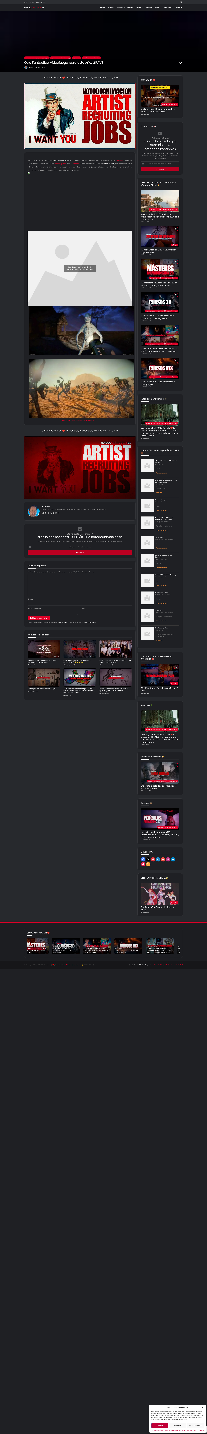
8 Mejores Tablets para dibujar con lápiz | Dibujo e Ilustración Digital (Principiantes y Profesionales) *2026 (79, 691)
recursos (130, 7)
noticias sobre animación (91, 58)
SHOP (32, 2)
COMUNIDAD (40, 2)
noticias (110, 7)
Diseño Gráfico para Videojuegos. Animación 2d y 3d (80, 420)
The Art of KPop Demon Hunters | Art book (158, 908)
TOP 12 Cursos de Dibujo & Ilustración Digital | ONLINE (158, 251)
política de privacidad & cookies (173, 1430)
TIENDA (178, 7)
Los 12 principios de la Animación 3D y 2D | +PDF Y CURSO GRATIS (115, 661)
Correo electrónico (35, 608)
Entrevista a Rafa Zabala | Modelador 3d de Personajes (158, 787)
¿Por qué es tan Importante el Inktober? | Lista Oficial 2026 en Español (43, 661)
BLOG (26, 2)
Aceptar (160, 1426)
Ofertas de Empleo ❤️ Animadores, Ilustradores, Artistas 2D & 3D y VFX (80, 77)
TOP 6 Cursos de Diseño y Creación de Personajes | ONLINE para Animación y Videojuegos (159, 950)
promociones (167, 7)
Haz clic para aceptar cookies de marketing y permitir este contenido (80, 268)
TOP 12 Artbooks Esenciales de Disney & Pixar (159, 689)
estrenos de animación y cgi (60, 58)
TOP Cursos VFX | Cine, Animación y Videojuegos (158, 383)
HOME (103, 7)
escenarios (75, 164)
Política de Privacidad (160, 965)
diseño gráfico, (60, 164)
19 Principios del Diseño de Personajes (42, 689)
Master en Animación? (73, 965)
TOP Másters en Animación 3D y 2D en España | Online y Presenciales (159, 284)
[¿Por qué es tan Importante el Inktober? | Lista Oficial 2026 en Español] (44, 649)
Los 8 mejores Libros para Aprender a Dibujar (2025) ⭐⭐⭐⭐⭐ (77, 661)
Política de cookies (157, 1430)
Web (83, 608)
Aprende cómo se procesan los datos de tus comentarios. (77, 622)
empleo (157, 7)
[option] (35, 946)
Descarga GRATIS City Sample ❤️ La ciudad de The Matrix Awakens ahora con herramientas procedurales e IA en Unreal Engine (159, 432)
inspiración (120, 7)
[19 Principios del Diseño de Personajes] (44, 677)
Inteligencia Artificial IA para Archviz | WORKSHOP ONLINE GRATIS (158, 110)
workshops (149, 7)
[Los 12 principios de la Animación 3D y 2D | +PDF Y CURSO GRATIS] (116, 649)
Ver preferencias (195, 1426)
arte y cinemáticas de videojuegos (36, 58)
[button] (203, 1407)
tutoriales (138, 7)
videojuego (120, 160)
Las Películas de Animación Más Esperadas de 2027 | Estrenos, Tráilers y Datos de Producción (160, 835)
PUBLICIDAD (179, 965)
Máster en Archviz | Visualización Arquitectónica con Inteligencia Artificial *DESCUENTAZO (160, 217)
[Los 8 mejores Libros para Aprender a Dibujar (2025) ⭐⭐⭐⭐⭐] (80, 649)
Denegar (177, 1426)
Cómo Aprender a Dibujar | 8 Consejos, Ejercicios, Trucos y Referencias (114, 690)
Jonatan (30, 67)
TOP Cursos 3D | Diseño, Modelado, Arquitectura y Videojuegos (157, 317)
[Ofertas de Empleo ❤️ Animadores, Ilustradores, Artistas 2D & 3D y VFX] (80, 116)
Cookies (170, 965)
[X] (48, 513)
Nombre (31, 599)
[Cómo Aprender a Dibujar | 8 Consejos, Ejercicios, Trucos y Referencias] (116, 677)
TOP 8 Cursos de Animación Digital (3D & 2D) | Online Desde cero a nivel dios (159, 350)
